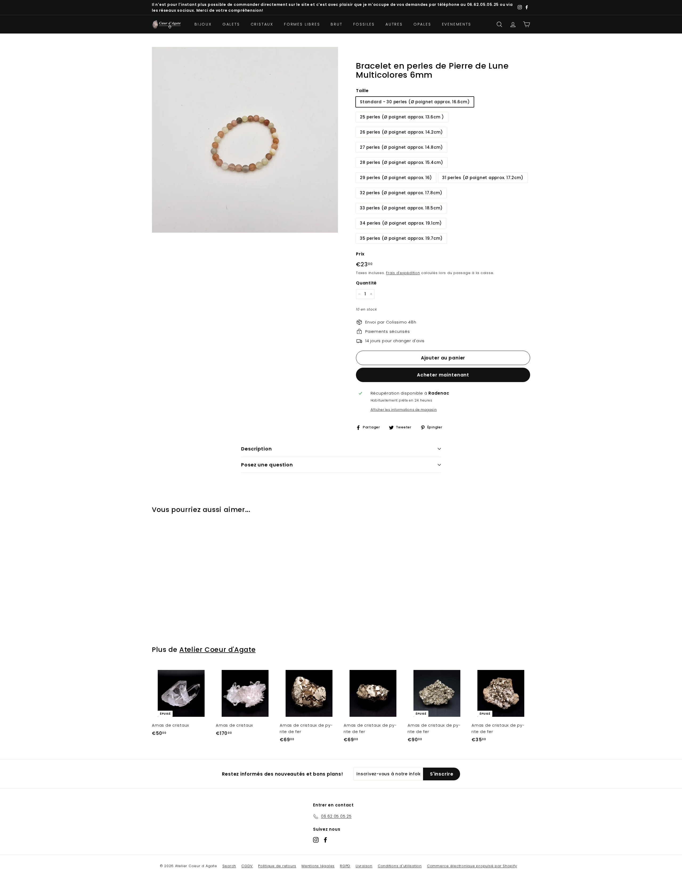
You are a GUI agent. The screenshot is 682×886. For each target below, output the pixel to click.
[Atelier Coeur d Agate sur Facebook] (325, 840)
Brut (336, 24)
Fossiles (364, 24)
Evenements (456, 24)
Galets (231, 24)
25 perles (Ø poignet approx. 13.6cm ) (402, 117)
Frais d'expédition (403, 273)
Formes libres (302, 24)
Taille (362, 91)
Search (229, 865)
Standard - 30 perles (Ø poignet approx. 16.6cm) (415, 102)
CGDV (247, 865)
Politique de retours (277, 865)
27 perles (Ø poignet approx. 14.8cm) (401, 147)
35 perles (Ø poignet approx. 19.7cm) (401, 238)
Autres (394, 24)
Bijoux (203, 24)
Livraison (364, 865)
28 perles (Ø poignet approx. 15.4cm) (401, 162)
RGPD (345, 865)
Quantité (366, 283)
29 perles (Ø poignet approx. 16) (396, 177)
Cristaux (262, 24)
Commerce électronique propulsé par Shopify (472, 865)
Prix (360, 254)
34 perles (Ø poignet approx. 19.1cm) (401, 223)
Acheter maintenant (443, 375)
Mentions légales (318, 865)
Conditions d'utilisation (400, 865)
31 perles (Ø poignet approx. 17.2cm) (482, 177)
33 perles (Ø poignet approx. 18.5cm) (401, 208)
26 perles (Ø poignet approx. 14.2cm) (401, 132)
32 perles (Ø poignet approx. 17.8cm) (401, 193)
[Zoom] (245, 140)
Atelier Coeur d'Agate (217, 649)
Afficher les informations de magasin (404, 409)
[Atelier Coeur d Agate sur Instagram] (316, 840)
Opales (422, 24)
